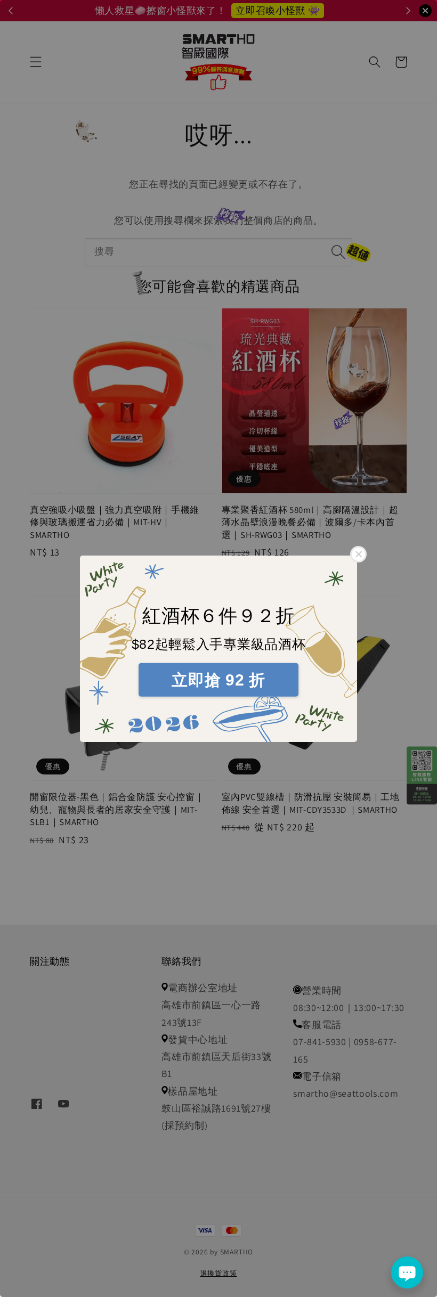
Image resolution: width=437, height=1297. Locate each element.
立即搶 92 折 (218, 680)
